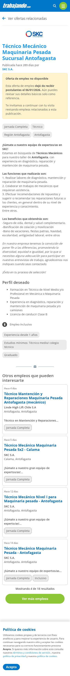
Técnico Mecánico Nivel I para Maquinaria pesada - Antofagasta (33, 499)
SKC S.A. (7, 69)
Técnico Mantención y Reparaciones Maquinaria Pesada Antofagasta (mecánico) (33, 398)
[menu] (63, 6)
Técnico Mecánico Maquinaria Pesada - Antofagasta (30, 550)
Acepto (11, 667)
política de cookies (47, 656)
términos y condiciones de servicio (31, 652)
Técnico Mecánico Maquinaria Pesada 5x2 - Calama (30, 447)
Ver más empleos (35, 599)
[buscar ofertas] (54, 6)
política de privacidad (14, 656)
